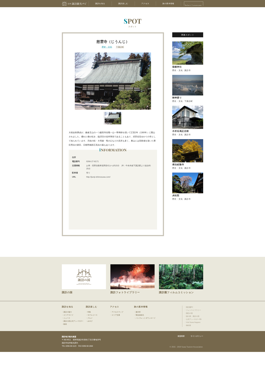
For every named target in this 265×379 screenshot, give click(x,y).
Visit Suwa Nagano (193, 322)
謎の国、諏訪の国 (192, 316)
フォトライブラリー (193, 310)
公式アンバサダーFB (193, 319)
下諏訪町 (120, 47)
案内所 (138, 312)
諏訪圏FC (189, 307)
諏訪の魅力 (67, 312)
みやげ (90, 321)
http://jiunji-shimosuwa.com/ (98, 177)
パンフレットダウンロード (146, 318)
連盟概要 (181, 336)
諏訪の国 (189, 313)
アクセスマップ (117, 312)
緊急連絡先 (140, 315)
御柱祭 (188, 325)
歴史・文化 (107, 47)
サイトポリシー (197, 336)
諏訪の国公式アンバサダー (73, 321)
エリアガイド (68, 315)
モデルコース (92, 315)
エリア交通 (116, 315)
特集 (89, 312)
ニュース (66, 318)
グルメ (90, 318)
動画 (65, 324)
